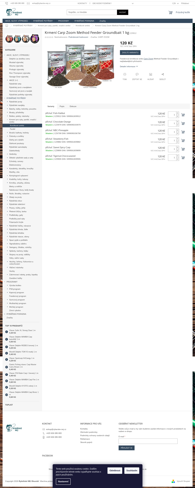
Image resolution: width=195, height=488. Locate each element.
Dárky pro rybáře (16, 140)
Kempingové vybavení (18, 176)
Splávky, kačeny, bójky (18, 251)
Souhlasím (131, 470)
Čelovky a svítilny (16, 136)
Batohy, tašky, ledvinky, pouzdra (22, 109)
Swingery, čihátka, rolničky (20, 247)
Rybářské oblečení (17, 204)
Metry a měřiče (15, 186)
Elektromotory (15, 165)
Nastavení (63, 481)
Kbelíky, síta (14, 172)
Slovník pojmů (86, 442)
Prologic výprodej (16, 69)
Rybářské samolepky (18, 147)
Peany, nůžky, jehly (17, 208)
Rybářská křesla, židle (18, 229)
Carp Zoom (148, 59)
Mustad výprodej (16, 62)
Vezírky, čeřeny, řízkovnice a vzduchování (21, 263)
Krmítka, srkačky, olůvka (19, 183)
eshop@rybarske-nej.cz (56, 429)
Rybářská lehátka (16, 233)
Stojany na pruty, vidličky (19, 254)
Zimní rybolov (15, 310)
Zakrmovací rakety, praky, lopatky (23, 274)
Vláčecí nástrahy (16, 267)
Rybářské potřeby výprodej (20, 94)
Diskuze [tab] (73, 106)
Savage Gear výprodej (18, 77)
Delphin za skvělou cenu (19, 59)
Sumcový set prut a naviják (20, 91)
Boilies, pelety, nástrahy (19, 116)
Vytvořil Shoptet (183, 481)
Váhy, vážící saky (16, 258)
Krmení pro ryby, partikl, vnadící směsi (22, 120)
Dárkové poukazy (16, 143)
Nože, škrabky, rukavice (19, 193)
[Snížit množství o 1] (177, 116)
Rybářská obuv (15, 201)
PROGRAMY (12, 282)
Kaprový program (16, 292)
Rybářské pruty (15, 102)
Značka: (100, 37)
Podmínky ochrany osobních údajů (95, 435)
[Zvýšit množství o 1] (177, 113)
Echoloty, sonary (16, 161)
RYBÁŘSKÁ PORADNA (16, 314)
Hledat (122, 12)
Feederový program (17, 296)
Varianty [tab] (50, 106)
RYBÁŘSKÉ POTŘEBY (16, 98)
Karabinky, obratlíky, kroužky (21, 168)
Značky (10, 318)
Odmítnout (114, 470)
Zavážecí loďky (15, 278)
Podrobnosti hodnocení (78, 37)
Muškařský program (17, 303)
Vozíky (12, 271)
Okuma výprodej (16, 66)
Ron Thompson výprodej (19, 73)
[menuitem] (17, 21)
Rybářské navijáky (17, 105)
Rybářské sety (15, 84)
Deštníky (13, 154)
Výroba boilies (15, 285)
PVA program (14, 289)
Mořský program (16, 307)
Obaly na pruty (15, 197)
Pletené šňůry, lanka (17, 211)
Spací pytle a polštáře (18, 240)
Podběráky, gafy (16, 215)
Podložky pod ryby (17, 219)
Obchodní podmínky (102, 3)
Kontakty (82, 3)
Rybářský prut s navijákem (20, 87)
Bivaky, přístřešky (16, 112)
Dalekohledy (14, 151)
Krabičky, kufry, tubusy (18, 179)
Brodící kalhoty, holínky (19, 133)
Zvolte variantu (130, 52)
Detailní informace (127, 66)
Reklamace (85, 439)
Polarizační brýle (16, 222)
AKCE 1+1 (13, 80)
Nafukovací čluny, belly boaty (21, 190)
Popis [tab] (62, 106)
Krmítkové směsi (17, 125)
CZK (174, 3)
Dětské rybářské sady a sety (21, 158)
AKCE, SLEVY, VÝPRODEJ (18, 55)
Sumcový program (17, 300)
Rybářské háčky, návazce (20, 226)
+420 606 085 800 (54, 433)
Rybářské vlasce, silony (19, 237)
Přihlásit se (126, 448)
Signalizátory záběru (18, 244)
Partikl (12, 129)
